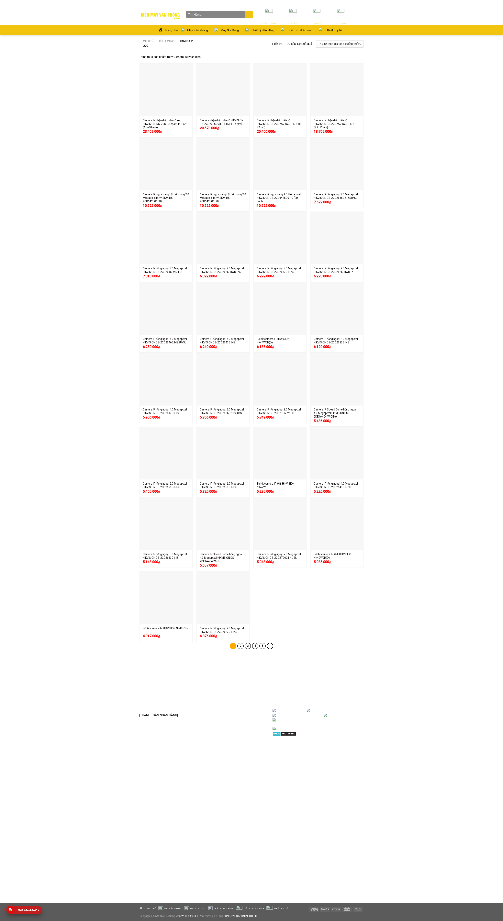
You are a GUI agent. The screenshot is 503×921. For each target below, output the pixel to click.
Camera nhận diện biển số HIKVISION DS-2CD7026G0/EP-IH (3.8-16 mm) (221, 122)
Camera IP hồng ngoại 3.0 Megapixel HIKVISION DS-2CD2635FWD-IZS (165, 270)
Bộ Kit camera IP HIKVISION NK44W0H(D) (273, 340)
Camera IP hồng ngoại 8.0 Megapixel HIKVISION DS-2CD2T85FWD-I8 (279, 411)
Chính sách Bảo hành (233, 681)
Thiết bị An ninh (166, 41)
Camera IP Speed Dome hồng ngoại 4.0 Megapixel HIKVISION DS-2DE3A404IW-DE (221, 558)
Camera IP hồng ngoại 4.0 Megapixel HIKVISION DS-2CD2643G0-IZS (165, 411)
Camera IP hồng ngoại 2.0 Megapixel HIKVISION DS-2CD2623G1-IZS (222, 630)
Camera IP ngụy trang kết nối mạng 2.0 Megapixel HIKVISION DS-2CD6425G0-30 (166, 198)
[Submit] (248, 14)
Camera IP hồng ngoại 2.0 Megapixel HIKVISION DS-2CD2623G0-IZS (165, 485)
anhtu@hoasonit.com (159, 706)
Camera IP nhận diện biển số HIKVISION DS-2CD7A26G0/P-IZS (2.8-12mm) (334, 124)
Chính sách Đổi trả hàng (235, 687)
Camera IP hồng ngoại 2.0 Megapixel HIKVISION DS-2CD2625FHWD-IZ (336, 270)
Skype (313, 720)
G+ (359, 715)
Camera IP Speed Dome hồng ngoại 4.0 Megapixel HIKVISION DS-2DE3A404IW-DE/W (335, 413)
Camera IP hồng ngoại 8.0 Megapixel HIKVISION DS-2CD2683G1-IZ (336, 340)
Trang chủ (146, 41)
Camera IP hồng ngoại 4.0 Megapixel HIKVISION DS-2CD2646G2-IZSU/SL (165, 340)
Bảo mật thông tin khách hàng (239, 705)
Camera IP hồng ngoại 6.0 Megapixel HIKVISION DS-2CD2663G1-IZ (165, 556)
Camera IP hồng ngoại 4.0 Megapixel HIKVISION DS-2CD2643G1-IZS (336, 485)
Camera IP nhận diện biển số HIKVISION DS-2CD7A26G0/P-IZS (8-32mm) (279, 124)
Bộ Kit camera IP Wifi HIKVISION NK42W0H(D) (333, 556)
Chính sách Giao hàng (234, 693)
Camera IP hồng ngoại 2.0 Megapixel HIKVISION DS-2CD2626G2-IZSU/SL (222, 411)
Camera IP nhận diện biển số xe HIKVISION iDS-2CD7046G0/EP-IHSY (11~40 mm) (165, 124)
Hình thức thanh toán (233, 699)
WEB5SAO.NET (189, 916)
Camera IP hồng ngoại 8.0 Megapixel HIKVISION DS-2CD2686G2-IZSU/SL (336, 196)
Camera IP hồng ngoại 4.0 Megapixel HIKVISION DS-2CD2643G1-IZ (222, 340)
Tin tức (317, 3)
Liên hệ (339, 3)
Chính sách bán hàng (233, 675)
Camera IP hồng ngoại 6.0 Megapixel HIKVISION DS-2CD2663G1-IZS (222, 485)
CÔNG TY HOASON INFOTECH (240, 916)
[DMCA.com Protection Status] (284, 733)
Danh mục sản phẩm (347, 710)
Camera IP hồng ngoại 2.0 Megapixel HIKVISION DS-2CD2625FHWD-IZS (222, 270)
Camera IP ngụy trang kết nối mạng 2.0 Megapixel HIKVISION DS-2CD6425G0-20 (223, 198)
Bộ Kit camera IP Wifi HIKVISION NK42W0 (276, 485)
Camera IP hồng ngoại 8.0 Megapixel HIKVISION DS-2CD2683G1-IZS (279, 270)
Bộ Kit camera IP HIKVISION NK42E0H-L (165, 630)
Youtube (317, 715)
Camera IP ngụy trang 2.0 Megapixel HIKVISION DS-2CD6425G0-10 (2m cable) (279, 198)
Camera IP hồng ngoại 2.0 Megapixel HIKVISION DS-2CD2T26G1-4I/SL (279, 556)
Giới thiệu (328, 3)
